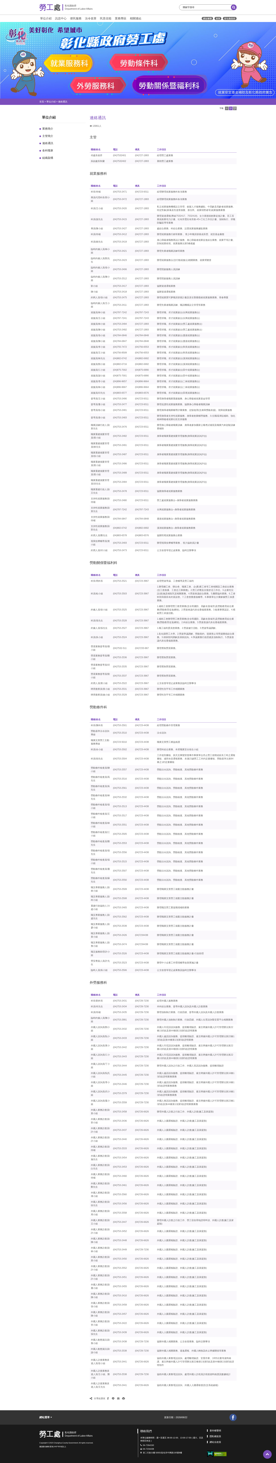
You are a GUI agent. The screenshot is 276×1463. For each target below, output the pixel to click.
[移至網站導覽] (207, 18)
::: (38, 18)
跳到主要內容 (10, 2)
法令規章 (90, 18)
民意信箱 (105, 18)
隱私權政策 (215, 1436)
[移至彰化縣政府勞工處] (217, 18)
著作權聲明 (215, 1430)
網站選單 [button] (44, 1417)
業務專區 (120, 18)
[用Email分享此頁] (118, 1398)
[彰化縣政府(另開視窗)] (229, 18)
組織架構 (47, 157)
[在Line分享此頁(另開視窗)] (113, 1398)
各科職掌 (47, 150)
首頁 (41, 101)
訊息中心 (61, 18)
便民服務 (76, 18)
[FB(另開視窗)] (233, 1417)
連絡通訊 (62, 101)
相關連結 (135, 18)
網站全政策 (215, 1442)
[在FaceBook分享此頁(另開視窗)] (108, 1398)
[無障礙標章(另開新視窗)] (220, 1454)
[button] (227, 108)
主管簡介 (47, 135)
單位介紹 (46, 18)
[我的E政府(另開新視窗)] (210, 1454)
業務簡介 (47, 128)
